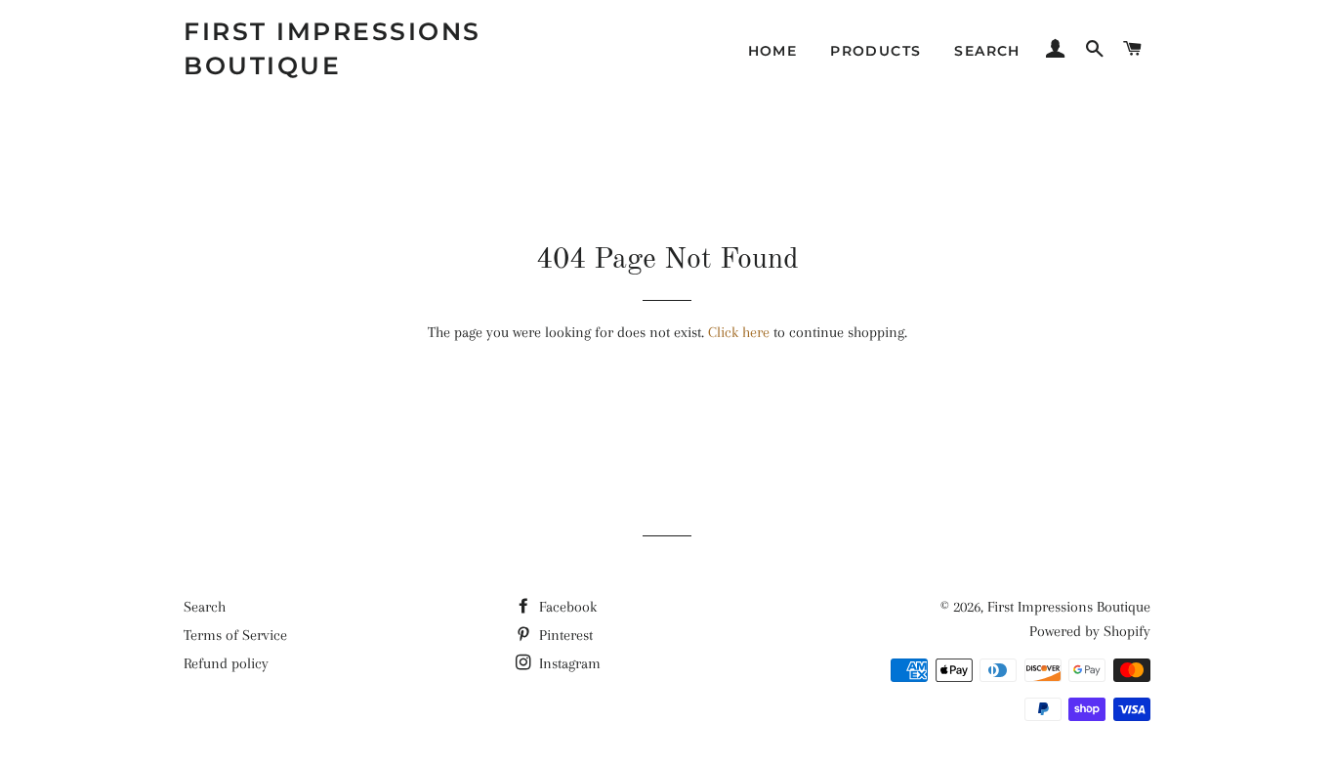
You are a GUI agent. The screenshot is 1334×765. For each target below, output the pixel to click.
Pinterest (564, 635)
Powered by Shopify (1089, 631)
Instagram (568, 663)
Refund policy (226, 663)
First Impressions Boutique (332, 48)
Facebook (566, 607)
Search (205, 607)
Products (875, 51)
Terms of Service (235, 635)
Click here (739, 332)
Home (773, 51)
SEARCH (987, 51)
